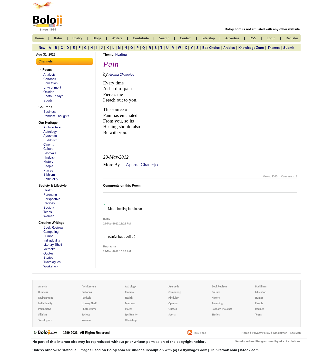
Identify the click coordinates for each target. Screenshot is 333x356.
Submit (288, 48)
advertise (232, 38)
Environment (52, 87)
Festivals (49, 153)
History (48, 161)
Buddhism (50, 140)
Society (48, 207)
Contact (185, 38)
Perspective (51, 199)
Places (48, 170)
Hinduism (50, 157)
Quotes (48, 253)
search (164, 38)
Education (50, 83)
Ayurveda (50, 136)
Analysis (49, 74)
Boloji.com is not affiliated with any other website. (263, 29)
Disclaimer (280, 332)
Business (50, 111)
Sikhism (49, 174)
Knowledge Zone (251, 48)
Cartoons (49, 79)
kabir (58, 38)
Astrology (50, 131)
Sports (48, 100)
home (39, 38)
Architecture (51, 127)
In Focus (45, 69)
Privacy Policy (261, 332)
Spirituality (50, 179)
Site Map (295, 332)
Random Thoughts (56, 116)
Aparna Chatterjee (121, 74)
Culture (48, 149)
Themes (274, 48)
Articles (229, 48)
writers (117, 38)
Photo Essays (53, 96)
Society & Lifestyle (53, 185)
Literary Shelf (52, 244)
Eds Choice (211, 48)
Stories (48, 257)
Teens (47, 212)
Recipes (49, 203)
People (48, 166)
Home (245, 332)
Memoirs (49, 249)
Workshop (50, 266)
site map (208, 38)
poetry (77, 38)
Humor (48, 236)
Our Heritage (48, 122)
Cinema (48, 144)
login (271, 38)
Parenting (50, 194)
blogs (97, 38)
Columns (45, 107)
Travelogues (52, 262)
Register (292, 38)
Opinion (48, 92)
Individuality (51, 240)
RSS (253, 38)
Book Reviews (53, 227)
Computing (51, 232)
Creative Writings (51, 222)
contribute (141, 38)
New (42, 48)
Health (47, 190)
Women (48, 216)
